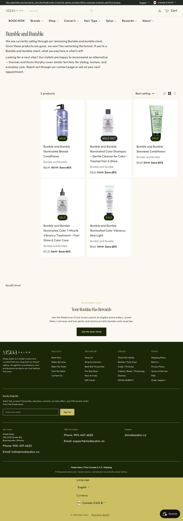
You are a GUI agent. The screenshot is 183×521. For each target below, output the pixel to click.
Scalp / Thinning (126, 366)
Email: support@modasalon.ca (84, 441)
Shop (52, 20)
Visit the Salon (58, 371)
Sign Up (67, 412)
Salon (110, 20)
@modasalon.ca (135, 435)
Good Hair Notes (126, 357)
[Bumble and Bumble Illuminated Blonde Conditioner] (62, 136)
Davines (122, 375)
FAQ (153, 375)
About (146, 20)
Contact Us (56, 375)
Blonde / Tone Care (127, 362)
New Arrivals (91, 375)
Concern (70, 20)
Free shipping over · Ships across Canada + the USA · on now (46, 2)
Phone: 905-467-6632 (78, 435)
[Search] (91, 10)
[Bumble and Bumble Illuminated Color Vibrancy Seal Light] (109, 215)
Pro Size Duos (91, 371)
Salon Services (58, 362)
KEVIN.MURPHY (126, 380)
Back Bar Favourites (94, 366)
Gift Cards (90, 380)
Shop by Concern (93, 362)
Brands (36, 20)
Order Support (158, 380)
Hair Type (91, 20)
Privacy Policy (158, 366)
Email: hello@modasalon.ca (21, 451)
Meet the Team (58, 366)
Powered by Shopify (100, 515)
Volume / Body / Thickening (131, 371)
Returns (155, 362)
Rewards (128, 20)
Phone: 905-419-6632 (17, 445)
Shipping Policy (158, 357)
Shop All (89, 357)
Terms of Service (159, 371)
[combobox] (61, 10)
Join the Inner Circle (91, 331)
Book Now (56, 357)
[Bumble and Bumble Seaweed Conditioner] (155, 134)
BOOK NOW (17, 20)
